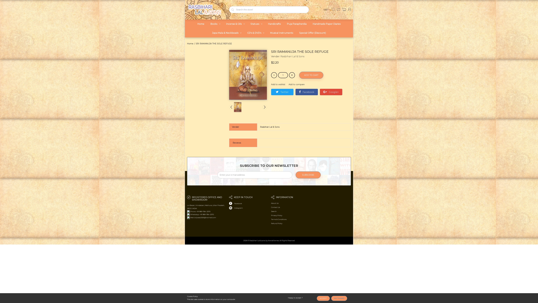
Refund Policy (276, 223)
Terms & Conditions (279, 219)
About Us (275, 203)
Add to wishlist (278, 84)
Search (274, 211)
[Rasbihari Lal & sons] (206, 9)
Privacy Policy (276, 215)
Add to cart (311, 75)
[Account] (349, 9)
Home (190, 43)
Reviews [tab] (237, 143)
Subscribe (308, 175)
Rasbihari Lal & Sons (292, 56)
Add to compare (297, 84)
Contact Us (275, 207)
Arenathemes (273, 240)
